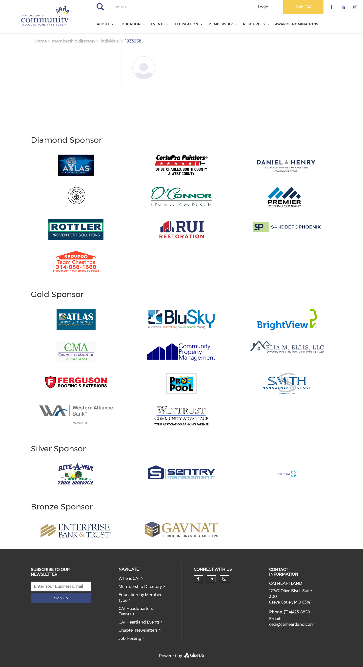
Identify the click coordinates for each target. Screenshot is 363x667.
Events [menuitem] (158, 24)
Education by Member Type (140, 597)
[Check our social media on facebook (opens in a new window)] (198, 579)
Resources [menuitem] (254, 24)
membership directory (73, 41)
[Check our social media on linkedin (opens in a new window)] (211, 579)
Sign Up (61, 598)
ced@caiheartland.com (291, 624)
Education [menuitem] (130, 24)
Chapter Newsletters (138, 630)
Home (41, 41)
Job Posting (130, 638)
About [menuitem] (103, 24)
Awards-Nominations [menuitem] (296, 24)
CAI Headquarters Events (136, 611)
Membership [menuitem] (220, 24)
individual (110, 41)
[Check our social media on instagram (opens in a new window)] (224, 579)
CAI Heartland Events (139, 622)
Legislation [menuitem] (186, 24)
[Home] (45, 17)
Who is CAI (129, 578)
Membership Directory (140, 586)
